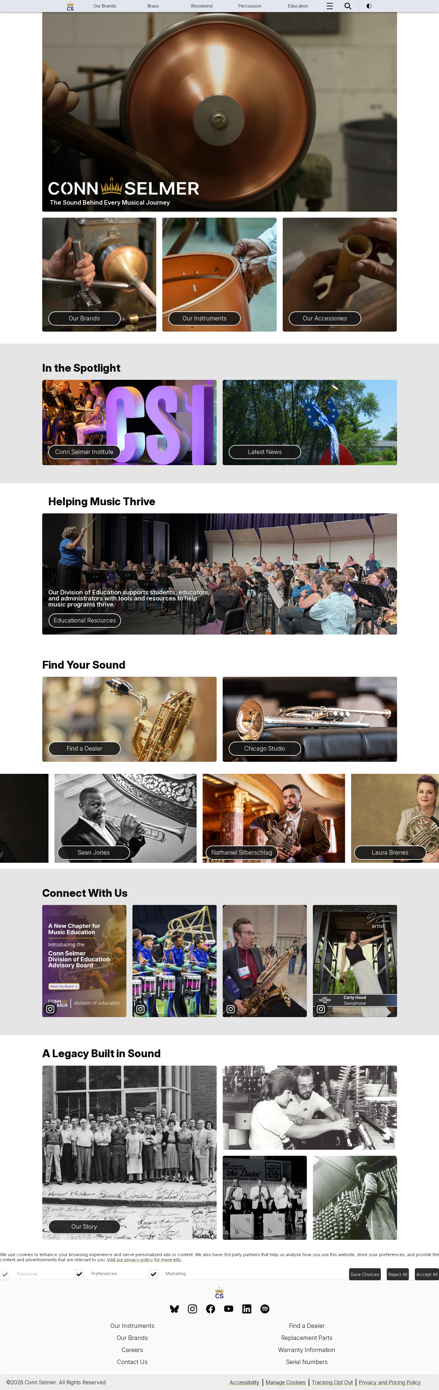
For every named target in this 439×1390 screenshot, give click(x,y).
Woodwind (201, 6)
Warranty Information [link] (306, 1350)
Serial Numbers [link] (307, 1362)
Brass (153, 6)
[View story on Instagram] (84, 961)
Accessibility (244, 1382)
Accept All (426, 1274)
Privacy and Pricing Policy (390, 1382)
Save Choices (365, 1274)
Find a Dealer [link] (307, 1325)
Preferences (104, 1273)
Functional (27, 1274)
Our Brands (105, 6)
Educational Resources (85, 620)
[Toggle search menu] (347, 6)
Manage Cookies (286, 1382)
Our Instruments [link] (132, 1325)
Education (298, 6)
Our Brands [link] (132, 1337)
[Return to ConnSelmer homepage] (70, 6)
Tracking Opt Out (332, 1382)
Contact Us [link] (132, 1362)
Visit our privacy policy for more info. (144, 1259)
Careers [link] (132, 1350)
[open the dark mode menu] (369, 6)
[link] (174, 1309)
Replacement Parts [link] (306, 1337)
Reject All (397, 1274)
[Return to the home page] (219, 1293)
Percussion (249, 6)
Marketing (176, 1273)
